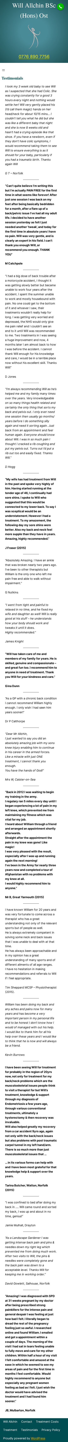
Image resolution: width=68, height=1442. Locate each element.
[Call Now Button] (60, 6)
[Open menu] (3, 70)
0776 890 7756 (34, 56)
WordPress (38, 1438)
